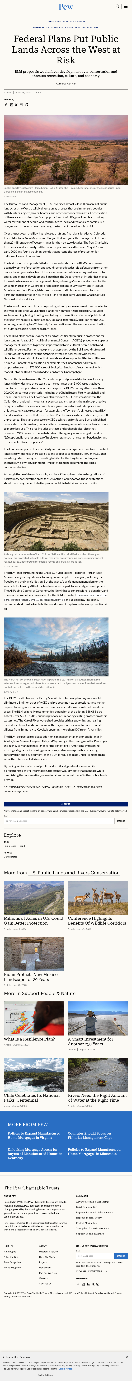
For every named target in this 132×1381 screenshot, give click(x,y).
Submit (121, 821)
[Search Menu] (117, 6)
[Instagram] (83, 1284)
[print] (27, 104)
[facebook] (6, 104)
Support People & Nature (48, 993)
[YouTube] (98, 1284)
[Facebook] (78, 1284)
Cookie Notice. (65, 1368)
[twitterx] (16, 104)
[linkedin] (11, 104)
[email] (21, 104)
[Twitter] (93, 1284)
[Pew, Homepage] (66, 6)
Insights (9, 1246)
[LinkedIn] (88, 1284)
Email (6, 816)
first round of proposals (23, 263)
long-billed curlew (81, 458)
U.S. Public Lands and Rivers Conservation (74, 872)
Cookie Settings (45, 1375)
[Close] (126, 1357)
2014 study (41, 324)
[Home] (31, 1188)
